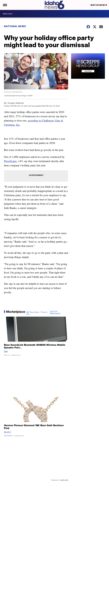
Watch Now (97, 5)
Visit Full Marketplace (55, 312)
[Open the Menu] (4, 5)
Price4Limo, (11, 161)
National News (15, 26)
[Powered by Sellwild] (64, 480)
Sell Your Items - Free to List (36, 313)
